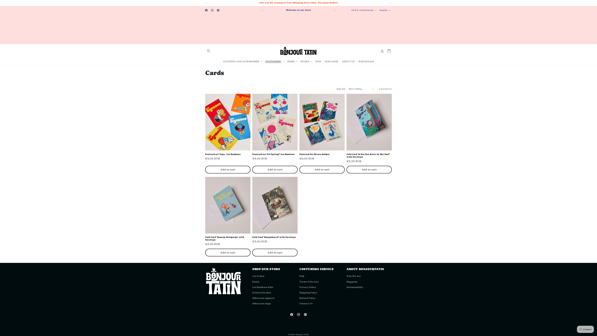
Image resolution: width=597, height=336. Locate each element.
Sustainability (355, 287)
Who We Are (354, 276)
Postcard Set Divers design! (314, 154)
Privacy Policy (307, 287)
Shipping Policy (308, 292)
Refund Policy (307, 298)
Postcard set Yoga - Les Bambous (223, 154)
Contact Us (306, 303)
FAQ (301, 276)
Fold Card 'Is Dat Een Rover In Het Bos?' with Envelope (368, 155)
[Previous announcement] (206, 3)
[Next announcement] (390, 3)
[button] (208, 50)
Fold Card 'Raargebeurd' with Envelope (274, 237)
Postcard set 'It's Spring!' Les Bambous (273, 154)
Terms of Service (309, 281)
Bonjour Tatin (302, 334)
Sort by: (341, 88)
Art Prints (258, 276)
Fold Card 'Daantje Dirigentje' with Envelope (224, 238)
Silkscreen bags (261, 303)
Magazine (352, 281)
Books (255, 281)
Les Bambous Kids (262, 287)
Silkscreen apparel (263, 298)
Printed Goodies (261, 292)
